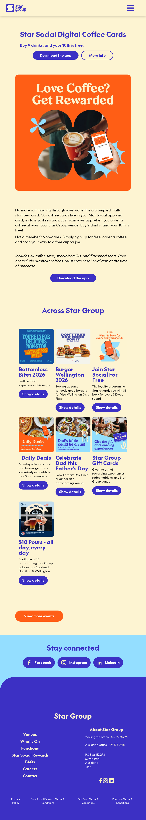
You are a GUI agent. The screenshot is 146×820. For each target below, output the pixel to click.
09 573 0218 (117, 745)
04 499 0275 (119, 737)
